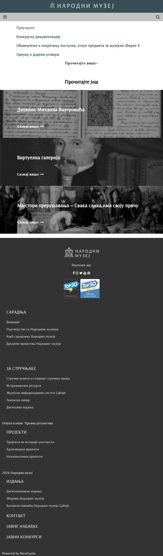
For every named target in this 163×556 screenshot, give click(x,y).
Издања (15, 481)
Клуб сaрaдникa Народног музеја (30, 336)
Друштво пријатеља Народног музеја (33, 343)
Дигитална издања (20, 407)
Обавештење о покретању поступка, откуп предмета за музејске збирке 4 (78, 45)
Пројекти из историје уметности (30, 442)
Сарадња (16, 312)
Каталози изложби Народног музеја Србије (37, 505)
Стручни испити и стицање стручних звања (38, 378)
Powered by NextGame (19, 553)
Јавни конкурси (24, 537)
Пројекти (16, 432)
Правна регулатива (39, 423)
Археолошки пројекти (22, 449)
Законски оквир (18, 400)
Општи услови (12, 423)
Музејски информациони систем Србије (36, 393)
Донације (13, 322)
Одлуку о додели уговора (37, 54)
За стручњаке (21, 368)
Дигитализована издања (24, 491)
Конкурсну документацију (38, 37)
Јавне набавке (22, 526)
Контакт (15, 515)
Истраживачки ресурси (23, 385)
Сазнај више (28, 126)
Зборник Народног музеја (25, 498)
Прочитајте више (80, 63)
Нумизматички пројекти (24, 456)
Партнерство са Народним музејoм (32, 329)
